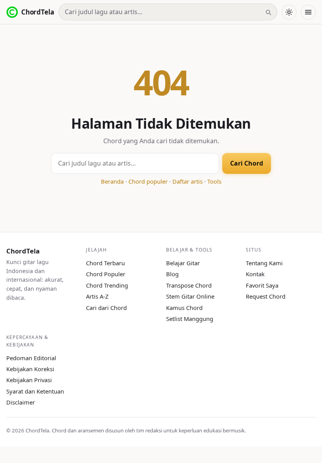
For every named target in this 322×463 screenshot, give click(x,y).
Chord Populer (105, 274)
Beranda (112, 181)
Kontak (255, 274)
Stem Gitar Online (190, 296)
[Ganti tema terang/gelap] (289, 12)
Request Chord (265, 296)
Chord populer (148, 181)
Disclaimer (20, 402)
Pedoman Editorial (31, 358)
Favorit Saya (262, 285)
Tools (214, 181)
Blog (172, 274)
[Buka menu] (308, 12)
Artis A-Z (97, 296)
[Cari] (268, 12)
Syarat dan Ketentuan (35, 391)
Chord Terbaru (105, 263)
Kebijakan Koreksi (30, 369)
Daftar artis (187, 181)
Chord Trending (107, 285)
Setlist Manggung (189, 319)
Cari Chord (246, 163)
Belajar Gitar (183, 263)
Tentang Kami (264, 263)
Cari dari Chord (106, 308)
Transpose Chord (189, 285)
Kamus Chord (184, 308)
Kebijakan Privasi (29, 380)
